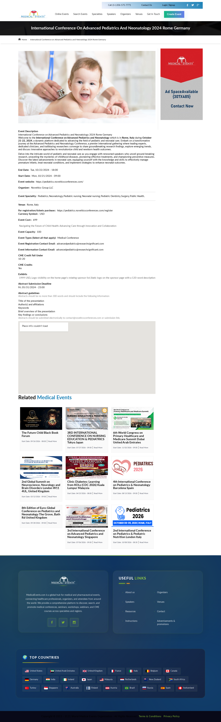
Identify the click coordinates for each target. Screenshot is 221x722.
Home (24, 40)
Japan (89, 680)
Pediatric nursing (72, 196)
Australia (75, 688)
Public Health (137, 196)
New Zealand (155, 680)
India (53, 680)
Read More (52, 441)
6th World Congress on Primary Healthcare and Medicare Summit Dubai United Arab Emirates (129, 437)
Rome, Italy (33, 205)
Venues (160, 603)
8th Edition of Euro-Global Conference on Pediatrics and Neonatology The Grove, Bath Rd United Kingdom (41, 513)
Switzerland (188, 688)
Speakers (111, 14)
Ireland (71, 680)
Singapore (53, 688)
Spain (168, 688)
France (118, 671)
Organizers (125, 14)
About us (130, 593)
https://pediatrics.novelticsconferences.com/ (59, 182)
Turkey (33, 688)
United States (36, 671)
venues (139, 14)
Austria (113, 688)
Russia (150, 688)
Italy (136, 671)
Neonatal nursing (91, 196)
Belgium (154, 671)
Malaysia (108, 680)
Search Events (80, 14)
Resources (130, 612)
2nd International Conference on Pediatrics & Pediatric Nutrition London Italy (132, 534)
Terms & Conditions (150, 716)
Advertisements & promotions (166, 623)
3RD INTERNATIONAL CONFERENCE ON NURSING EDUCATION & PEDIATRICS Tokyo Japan (86, 437)
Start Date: (34, 441)
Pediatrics (43, 196)
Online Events (62, 14)
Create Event (174, 14)
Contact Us (146, 5)
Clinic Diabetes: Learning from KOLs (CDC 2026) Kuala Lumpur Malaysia (85, 485)
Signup (171, 5)
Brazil (132, 688)
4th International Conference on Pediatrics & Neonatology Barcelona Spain (132, 485)
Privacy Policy (172, 716)
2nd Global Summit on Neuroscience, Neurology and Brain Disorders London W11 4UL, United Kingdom (41, 486)
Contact (161, 612)
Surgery (125, 196)
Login (165, 5)
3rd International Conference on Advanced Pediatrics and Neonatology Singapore (86, 534)
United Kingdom (95, 671)
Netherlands (130, 680)
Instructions (131, 622)
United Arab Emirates (65, 671)
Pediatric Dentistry (110, 196)
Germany (34, 680)
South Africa (179, 680)
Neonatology (56, 196)
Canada (174, 671)
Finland (94, 688)
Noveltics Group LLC (42, 188)
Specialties (97, 14)
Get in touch (153, 14)
